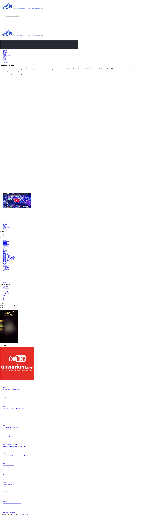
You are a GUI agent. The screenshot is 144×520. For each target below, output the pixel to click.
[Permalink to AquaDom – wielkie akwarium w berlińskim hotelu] (5, 499)
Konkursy (4, 24)
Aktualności (5, 19)
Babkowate (5, 242)
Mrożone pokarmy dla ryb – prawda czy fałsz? (11, 427)
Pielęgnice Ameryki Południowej (8, 258)
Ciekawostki (5, 23)
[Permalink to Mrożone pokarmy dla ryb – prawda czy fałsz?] (5, 423)
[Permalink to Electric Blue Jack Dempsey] (5, 432)
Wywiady (4, 229)
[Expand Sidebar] (0, 211)
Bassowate (5, 243)
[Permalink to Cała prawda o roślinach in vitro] (5, 461)
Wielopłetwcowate (6, 267)
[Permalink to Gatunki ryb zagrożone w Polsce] (5, 414)
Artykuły (4, 18)
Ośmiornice (5, 295)
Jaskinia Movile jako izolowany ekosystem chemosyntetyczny (14, 408)
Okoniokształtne (5, 254)
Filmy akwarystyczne (6, 22)
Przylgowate (5, 264)
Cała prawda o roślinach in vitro (8, 465)
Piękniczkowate (5, 261)
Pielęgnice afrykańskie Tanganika (9, 257)
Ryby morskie (5, 62)
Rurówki (4, 296)
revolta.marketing (25, 514)
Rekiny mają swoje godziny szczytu (9, 512)
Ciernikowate (5, 245)
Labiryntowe (5, 252)
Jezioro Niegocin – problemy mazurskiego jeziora (11, 398)
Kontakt (4, 59)
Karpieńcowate (5, 248)
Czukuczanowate (6, 246)
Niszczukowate (5, 253)
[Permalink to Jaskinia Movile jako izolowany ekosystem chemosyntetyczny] (5, 404)
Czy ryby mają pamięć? (7, 493)
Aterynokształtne (6, 241)
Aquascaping (5, 20)
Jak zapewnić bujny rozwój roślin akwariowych (11, 389)
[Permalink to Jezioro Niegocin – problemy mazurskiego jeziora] (5, 395)
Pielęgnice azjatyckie (6, 260)
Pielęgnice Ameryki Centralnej (8, 259)
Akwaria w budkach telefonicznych (9, 474)
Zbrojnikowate (5, 268)
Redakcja (4, 60)
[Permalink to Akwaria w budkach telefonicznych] (5, 470)
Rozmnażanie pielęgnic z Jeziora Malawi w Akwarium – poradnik (14, 446)
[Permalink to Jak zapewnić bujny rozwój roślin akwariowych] (5, 385)
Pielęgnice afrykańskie (7, 255)
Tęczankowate (5, 266)
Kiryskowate (5, 251)
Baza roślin (5, 282)
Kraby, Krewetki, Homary (7, 293)
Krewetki (4, 275)
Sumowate (4, 265)
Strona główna (5, 17)
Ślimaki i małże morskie (7, 297)
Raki (3, 277)
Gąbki (4, 287)
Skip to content (3, 0)
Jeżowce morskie (6, 288)
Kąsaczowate (5, 250)
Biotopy (4, 21)
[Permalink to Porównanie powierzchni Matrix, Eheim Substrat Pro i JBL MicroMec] (5, 451)
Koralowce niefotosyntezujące (8, 292)
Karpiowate (5, 249)
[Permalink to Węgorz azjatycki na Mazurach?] (5, 480)
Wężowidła (5, 299)
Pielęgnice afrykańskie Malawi (8, 256)
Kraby (4, 274)
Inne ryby (4, 270)
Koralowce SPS (5, 291)
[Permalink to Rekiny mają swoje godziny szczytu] (5, 508)
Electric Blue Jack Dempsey (8, 436)
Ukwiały (4, 298)
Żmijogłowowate (6, 269)
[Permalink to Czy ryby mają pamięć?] (5, 489)
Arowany (4, 240)
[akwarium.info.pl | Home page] (22, 11)
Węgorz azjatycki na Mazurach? (8, 484)
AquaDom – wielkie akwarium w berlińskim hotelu (12, 503)
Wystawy (4, 58)
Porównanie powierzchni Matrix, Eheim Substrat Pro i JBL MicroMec (15, 455)
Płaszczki (4, 263)
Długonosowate (5, 247)
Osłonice (4, 294)
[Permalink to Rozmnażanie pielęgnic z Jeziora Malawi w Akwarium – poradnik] (5, 442)
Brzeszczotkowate (6, 244)
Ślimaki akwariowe (6, 276)
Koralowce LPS (5, 290)
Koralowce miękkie (6, 289)
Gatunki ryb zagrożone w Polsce (8, 417)
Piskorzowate (5, 262)
